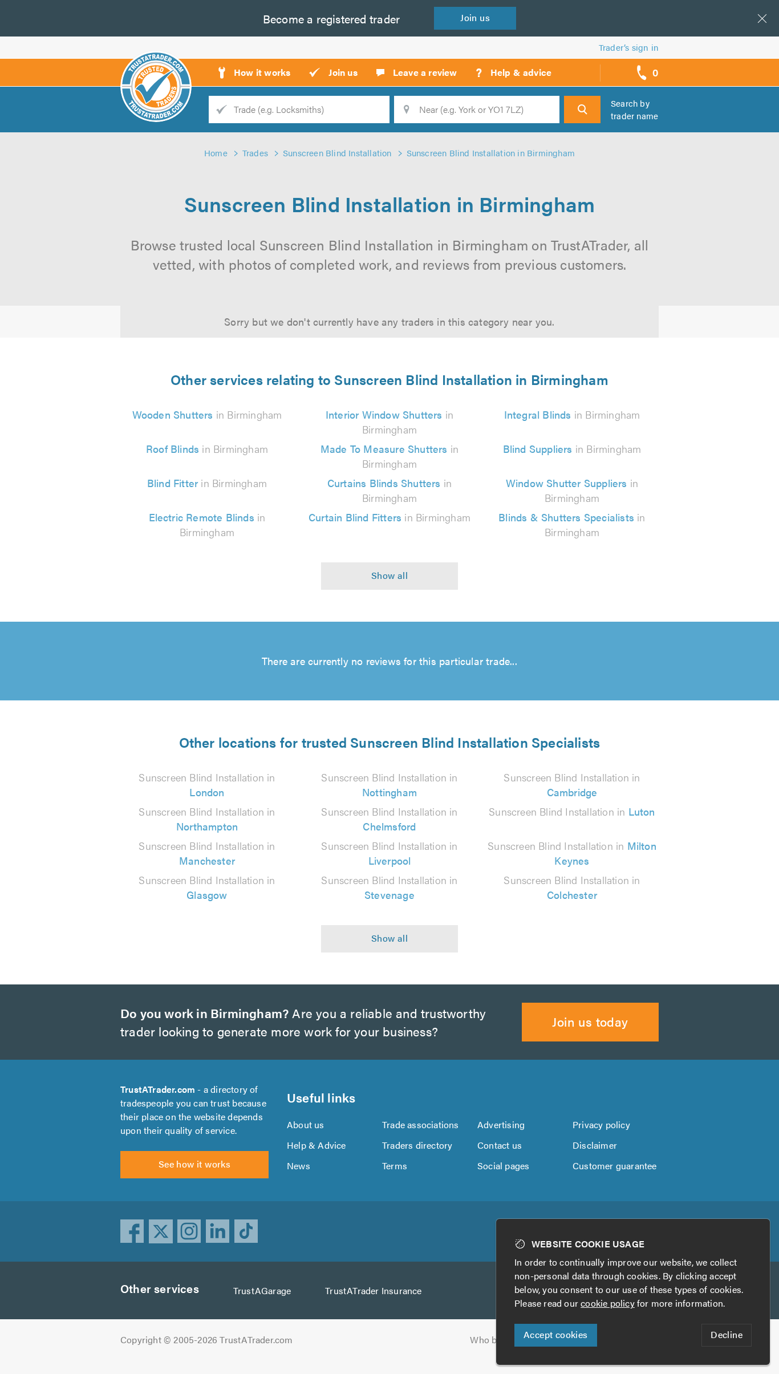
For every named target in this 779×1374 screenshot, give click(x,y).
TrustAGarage (262, 1290)
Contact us (499, 1145)
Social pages (503, 1165)
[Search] (582, 109)
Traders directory (417, 1145)
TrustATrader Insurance (373, 1290)
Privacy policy (601, 1124)
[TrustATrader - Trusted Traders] (156, 68)
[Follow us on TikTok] (246, 1231)
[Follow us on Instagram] (189, 1231)
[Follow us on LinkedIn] (218, 1231)
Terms (394, 1165)
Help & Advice (316, 1145)
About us (305, 1124)
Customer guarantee (615, 1165)
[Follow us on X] (161, 1231)
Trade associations (420, 1124)
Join (475, 17)
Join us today (590, 1021)
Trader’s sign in (629, 47)
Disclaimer (595, 1145)
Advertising (501, 1124)
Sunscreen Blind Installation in (207, 784)
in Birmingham (207, 414)
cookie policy (608, 1303)
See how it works (194, 1163)
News (298, 1165)
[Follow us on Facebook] (132, 1231)
